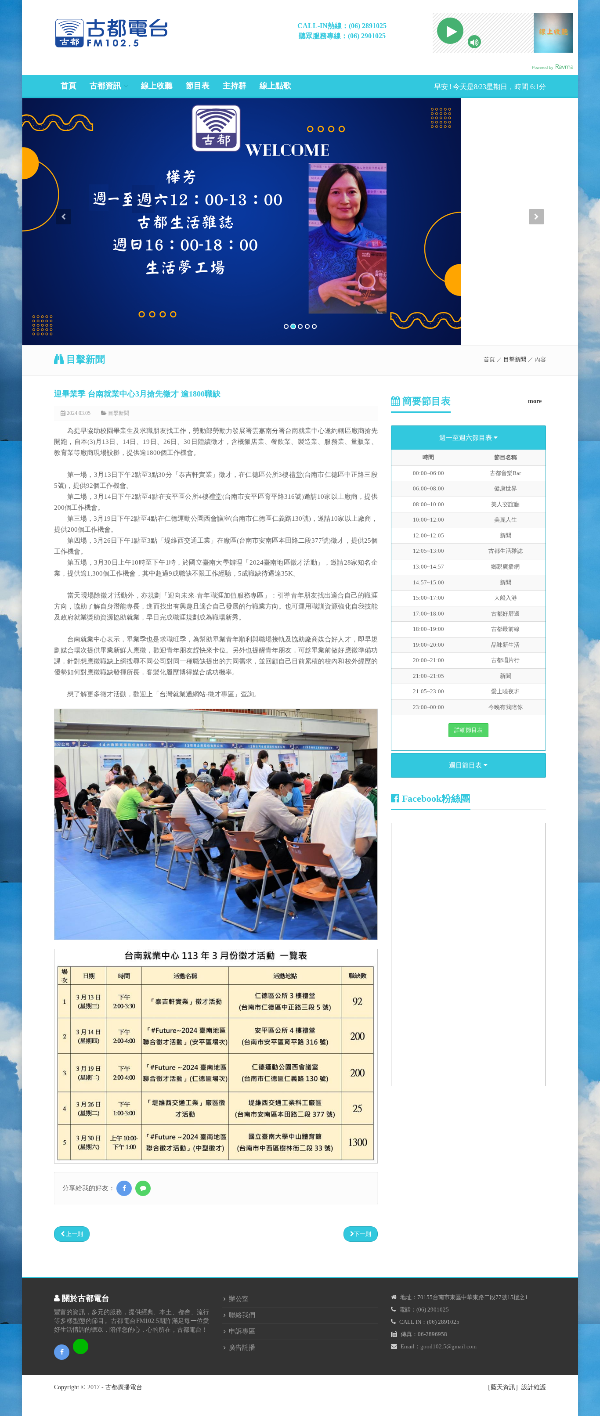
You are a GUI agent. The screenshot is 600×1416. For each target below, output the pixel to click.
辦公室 (239, 1298)
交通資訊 (107, 175)
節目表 (198, 85)
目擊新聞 (107, 161)
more (535, 401)
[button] (63, 277)
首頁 (68, 85)
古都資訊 (105, 85)
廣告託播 (242, 1347)
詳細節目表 (468, 730)
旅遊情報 (107, 147)
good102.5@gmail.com (448, 1346)
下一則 (362, 1234)
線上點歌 (275, 85)
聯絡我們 (242, 1315)
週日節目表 (466, 765)
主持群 (234, 85)
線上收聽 (157, 85)
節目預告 (107, 120)
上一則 (74, 1234)
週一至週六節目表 (466, 437)
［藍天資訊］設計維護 (515, 1387)
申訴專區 (242, 1331)
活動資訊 (107, 134)
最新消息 (107, 107)
